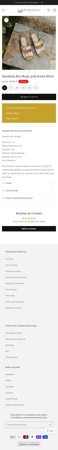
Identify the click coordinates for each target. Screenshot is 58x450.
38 (17, 88)
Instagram (9, 374)
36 (5, 88)
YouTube (9, 392)
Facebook (9, 386)
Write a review (29, 228)
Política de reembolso (15, 283)
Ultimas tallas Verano (14, 405)
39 (23, 88)
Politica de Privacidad (14, 302)
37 (11, 88)
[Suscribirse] (50, 425)
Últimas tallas (11, 357)
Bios (7, 351)
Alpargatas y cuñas (13, 333)
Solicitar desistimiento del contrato (22, 315)
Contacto (9, 259)
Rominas (24, 442)
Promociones (11, 289)
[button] (3, 10)
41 (36, 88)
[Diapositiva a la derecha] (35, 72)
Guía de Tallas (11, 265)
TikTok (8, 380)
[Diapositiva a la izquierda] (23, 72)
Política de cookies (13, 308)
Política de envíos (13, 271)
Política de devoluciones (16, 277)
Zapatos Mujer (11, 399)
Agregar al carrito (29, 96)
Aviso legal (10, 295)
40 (30, 88)
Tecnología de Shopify (34, 442)
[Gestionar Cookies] (29, 444)
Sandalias (9, 345)
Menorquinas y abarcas (15, 339)
